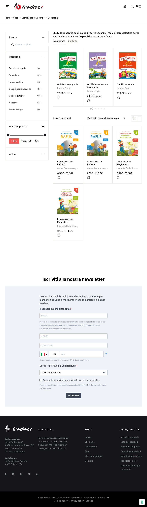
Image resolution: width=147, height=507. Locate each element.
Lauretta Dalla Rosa (127, 168)
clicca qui (61, 448)
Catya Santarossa (66, 168)
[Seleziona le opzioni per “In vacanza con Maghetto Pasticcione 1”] (58, 235)
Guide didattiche (25, 95)
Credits (89, 501)
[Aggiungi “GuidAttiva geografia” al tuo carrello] (58, 97)
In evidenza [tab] (59, 41)
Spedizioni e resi (128, 461)
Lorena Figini (63, 88)
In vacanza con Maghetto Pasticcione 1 (65, 222)
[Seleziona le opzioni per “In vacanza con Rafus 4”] (58, 177)
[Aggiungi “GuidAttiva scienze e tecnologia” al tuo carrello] (88, 100)
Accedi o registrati (129, 437)
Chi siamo (90, 442)
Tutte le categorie (24, 68)
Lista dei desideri (129, 442)
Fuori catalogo (25, 109)
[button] (7, 6)
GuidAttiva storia (125, 84)
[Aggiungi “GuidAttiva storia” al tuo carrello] (118, 97)
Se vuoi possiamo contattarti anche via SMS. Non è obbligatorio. (64, 360)
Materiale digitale (94, 456)
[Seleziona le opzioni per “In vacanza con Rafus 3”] (88, 177)
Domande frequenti (130, 446)
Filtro (14, 141)
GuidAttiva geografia (67, 84)
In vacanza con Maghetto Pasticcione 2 (124, 164)
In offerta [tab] (72, 41)
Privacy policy (77, 501)
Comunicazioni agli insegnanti (130, 467)
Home (7, 18)
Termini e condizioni (130, 451)
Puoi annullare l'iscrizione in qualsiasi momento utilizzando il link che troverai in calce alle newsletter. (72, 387)
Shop (16, 18)
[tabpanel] (68, 77)
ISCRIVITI (73, 395)
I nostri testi (91, 446)
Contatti (89, 461)
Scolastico (25, 75)
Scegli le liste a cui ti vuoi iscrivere (58, 366)
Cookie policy (61, 501)
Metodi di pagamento (131, 456)
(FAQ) (50, 445)
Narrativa (25, 102)
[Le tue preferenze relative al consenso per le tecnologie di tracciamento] (142, 502)
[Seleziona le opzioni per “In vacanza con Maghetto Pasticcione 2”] (118, 177)
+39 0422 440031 (17, 451)
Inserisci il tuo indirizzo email (55, 309)
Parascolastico (25, 81)
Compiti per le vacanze (33, 18)
